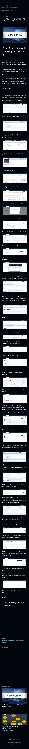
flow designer (21, 640)
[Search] (26, 2)
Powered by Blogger (16, 739)
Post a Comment (9, 708)
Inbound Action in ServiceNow (10, 727)
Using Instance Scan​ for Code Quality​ (12, 705)
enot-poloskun (18, 742)
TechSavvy (6, 5)
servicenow (4, 642)
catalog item (15, 640)
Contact (13, 10)
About (8, 10)
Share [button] (3, 638)
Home (4, 10)
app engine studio (9, 640)
